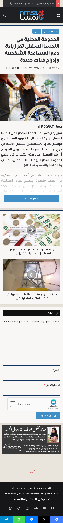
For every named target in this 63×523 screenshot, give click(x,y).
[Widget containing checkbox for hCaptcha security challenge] (33, 404)
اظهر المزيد (32, 198)
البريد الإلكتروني (52, 385)
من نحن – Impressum (14, 493)
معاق (36, 31)
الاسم (56, 370)
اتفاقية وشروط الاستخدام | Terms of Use (32, 499)
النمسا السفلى (51, 31)
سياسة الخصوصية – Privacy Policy (42, 493)
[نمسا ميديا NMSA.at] (32, 15)
